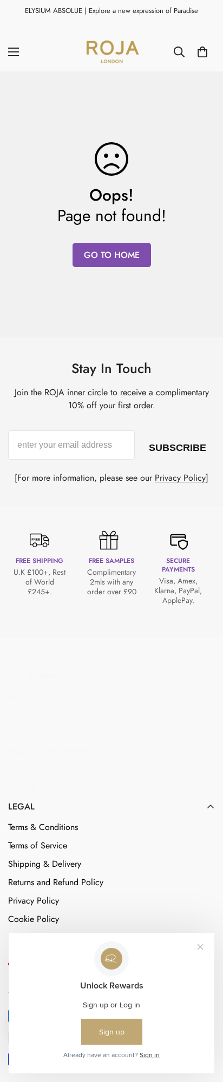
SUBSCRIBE (177, 445)
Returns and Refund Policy (55, 882)
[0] (202, 51)
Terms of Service (37, 845)
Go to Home (112, 255)
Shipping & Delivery (44, 864)
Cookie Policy (33, 919)
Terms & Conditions (43, 827)
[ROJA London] (111, 51)
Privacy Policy (180, 478)
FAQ (16, 733)
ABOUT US (28, 696)
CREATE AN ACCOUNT (52, 788)
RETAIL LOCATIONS (45, 714)
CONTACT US (33, 770)
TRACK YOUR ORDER (48, 751)
